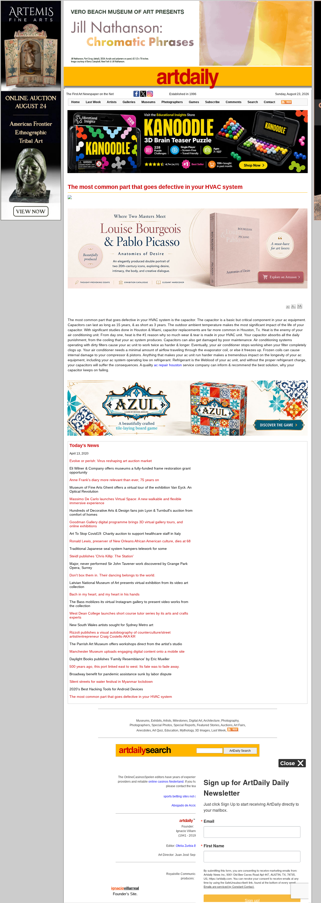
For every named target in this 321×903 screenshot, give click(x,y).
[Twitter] (143, 96)
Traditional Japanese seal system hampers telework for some (118, 549)
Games (194, 102)
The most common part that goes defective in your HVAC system (120, 697)
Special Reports (184, 725)
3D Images (202, 730)
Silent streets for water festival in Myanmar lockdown (111, 682)
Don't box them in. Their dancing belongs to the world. (112, 575)
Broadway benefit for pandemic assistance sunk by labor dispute (120, 674)
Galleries (129, 102)
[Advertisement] (250, 478)
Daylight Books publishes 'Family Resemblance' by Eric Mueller (119, 659)
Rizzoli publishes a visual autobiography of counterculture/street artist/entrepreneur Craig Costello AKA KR (120, 634)
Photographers (172, 102)
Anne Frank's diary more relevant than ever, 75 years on (114, 480)
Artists (112, 102)
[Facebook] (136, 96)
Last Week (93, 102)
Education (171, 730)
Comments (234, 102)
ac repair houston (168, 365)
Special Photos (161, 725)
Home (75, 102)
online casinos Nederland (166, 781)
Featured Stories (208, 725)
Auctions (226, 725)
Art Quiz (157, 730)
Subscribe (212, 102)
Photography (229, 720)
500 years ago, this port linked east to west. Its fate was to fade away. (124, 666)
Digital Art (195, 720)
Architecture (211, 720)
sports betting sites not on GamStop (188, 796)
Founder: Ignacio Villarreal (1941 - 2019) (187, 831)
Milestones (180, 720)
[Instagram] (150, 96)
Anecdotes (143, 730)
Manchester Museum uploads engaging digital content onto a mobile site (127, 651)
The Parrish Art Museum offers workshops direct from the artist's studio (125, 644)
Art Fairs (239, 725)
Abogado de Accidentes (188, 805)
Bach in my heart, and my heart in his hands (104, 594)
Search (253, 102)
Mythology (187, 730)
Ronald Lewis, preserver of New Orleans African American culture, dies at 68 (130, 541)
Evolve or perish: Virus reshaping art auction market (110, 461)
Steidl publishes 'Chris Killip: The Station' (101, 556)
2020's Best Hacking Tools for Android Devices (106, 689)
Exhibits (156, 720)
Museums (148, 102)
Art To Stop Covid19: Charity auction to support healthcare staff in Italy (125, 534)
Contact (269, 102)
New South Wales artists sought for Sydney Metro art (111, 625)
